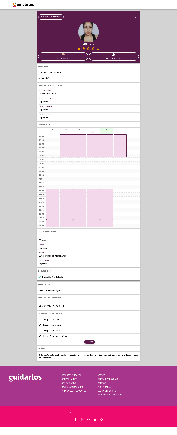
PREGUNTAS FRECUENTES (73, 391)
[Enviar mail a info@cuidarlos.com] (101, 420)
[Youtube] (88, 420)
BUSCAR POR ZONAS (108, 379)
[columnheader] (52, 131)
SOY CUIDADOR (68, 383)
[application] (52, 204)
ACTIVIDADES (104, 387)
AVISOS (101, 375)
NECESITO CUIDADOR (71, 375)
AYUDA (64, 395)
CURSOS (102, 383)
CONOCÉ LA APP (69, 379)
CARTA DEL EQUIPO (107, 391)
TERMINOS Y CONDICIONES (111, 395)
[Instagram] (95, 420)
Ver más (89, 341)
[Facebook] (75, 420)
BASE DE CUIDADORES (72, 387)
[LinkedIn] (82, 420)
